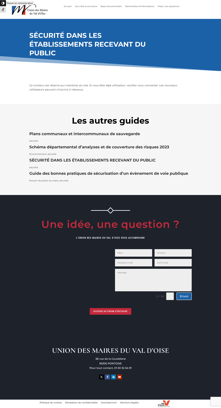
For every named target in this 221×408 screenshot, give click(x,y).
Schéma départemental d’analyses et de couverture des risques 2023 (99, 147)
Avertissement (109, 403)
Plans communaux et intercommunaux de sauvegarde (84, 133)
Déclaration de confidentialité (81, 403)
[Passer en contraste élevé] (3, 3)
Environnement (38, 154)
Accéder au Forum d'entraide (110, 311)
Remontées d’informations (139, 6)
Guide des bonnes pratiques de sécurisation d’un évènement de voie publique (108, 173)
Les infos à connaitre (86, 6)
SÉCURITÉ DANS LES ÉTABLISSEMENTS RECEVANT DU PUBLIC (92, 160)
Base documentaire (111, 6)
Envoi (184, 296)
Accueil (68, 6)
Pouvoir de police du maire (44, 180)
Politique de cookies (51, 403)
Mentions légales (129, 403)
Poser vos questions (168, 6)
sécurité (33, 141)
